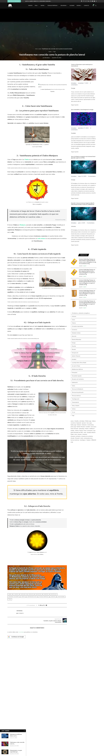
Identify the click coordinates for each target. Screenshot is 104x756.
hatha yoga (73, 425)
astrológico (82, 421)
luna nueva (93, 426)
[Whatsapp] (96, 1)
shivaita (72, 438)
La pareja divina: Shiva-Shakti (79, 362)
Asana (73, 319)
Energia (73, 88)
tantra (23, 596)
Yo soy (73, 412)
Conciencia (74, 329)
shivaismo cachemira (13, 596)
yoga (9, 599)
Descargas (63, 5)
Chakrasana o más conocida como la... (17, 743)
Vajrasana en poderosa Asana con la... (16, 735)
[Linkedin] (88, 1)
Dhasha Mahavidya (76, 339)
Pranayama (74, 372)
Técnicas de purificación (77, 392)
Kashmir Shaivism (76, 356)
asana (40, 49)
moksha (77, 430)
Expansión (78, 423)
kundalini (30, 594)
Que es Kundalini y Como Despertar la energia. (36, 1)
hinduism (79, 425)
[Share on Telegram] (46, 605)
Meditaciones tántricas (77, 369)
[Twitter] (85, 1)
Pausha (81, 430)
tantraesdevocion (31, 596)
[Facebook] (83, 1)
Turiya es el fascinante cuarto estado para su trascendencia (82, 65)
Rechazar (69, 753)
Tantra (42, 5)
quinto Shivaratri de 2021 (77, 432)
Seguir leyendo (74, 105)
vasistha (53, 596)
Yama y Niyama (75, 405)
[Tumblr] (90, 1)
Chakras (74, 323)
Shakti (72, 434)
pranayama (90, 430)
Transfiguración (75, 399)
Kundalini (73, 133)
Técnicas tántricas (52, 5)
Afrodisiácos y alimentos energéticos (81, 313)
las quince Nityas (76, 366)
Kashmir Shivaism (81, 426)
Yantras (74, 409)
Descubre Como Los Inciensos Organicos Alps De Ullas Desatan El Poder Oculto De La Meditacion (82, 204)
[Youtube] (92, 1)
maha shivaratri (74, 428)
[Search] (96, 6)
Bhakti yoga (88, 421)
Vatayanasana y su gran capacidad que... (16, 751)
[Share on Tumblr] (43, 605)
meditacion (53, 594)
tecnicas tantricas (43, 596)
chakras (16, 594)
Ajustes (78, 753)
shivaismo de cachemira (87, 436)
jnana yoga (73, 426)
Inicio (36, 49)
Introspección (75, 352)
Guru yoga (89, 423)
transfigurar (83, 440)
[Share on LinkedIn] (42, 605)
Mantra (87, 428)
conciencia (73, 423)
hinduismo (23, 594)
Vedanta (88, 440)
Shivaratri (77, 438)
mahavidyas (38, 594)
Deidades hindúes (76, 333)
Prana (85, 430)
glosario (84, 423)
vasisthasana (61, 596)
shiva (75, 434)
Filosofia (74, 346)
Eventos (30, 5)
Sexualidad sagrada (76, 376)
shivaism (80, 434)
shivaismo (84, 434)
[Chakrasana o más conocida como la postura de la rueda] (5, 744)
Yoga (36, 5)
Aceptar (60, 753)
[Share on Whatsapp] (44, 605)
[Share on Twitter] (39, 605)
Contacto (86, 5)
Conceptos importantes (77, 326)
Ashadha (76, 421)
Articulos (73, 226)
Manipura (46, 594)
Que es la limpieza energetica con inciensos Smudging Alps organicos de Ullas (83, 157)
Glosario (72, 5)
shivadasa (47, 57)
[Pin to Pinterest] (40, 605)
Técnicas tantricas (76, 395)
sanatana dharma (91, 432)
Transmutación (75, 402)
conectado (21, 632)
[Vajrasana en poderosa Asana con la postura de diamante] (5, 736)
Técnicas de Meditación (77, 389)
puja (94, 430)
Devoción (74, 336)
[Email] (94, 1)
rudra (85, 432)
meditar (72, 430)
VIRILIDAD (93, 440)
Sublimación (75, 382)
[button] (22, 1)
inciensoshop (90, 425)
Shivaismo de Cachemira (78, 379)
